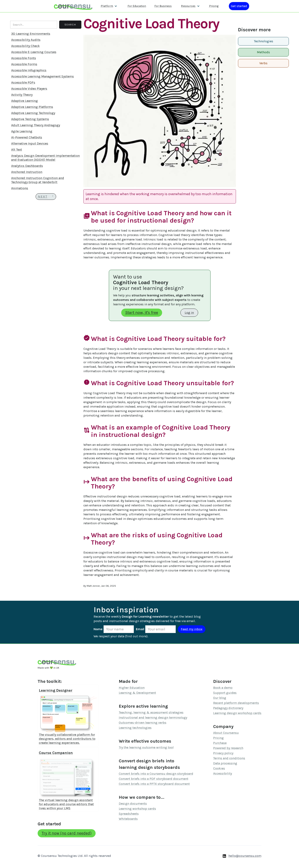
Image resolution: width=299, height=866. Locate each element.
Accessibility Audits (25, 40)
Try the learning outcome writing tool (146, 747)
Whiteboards (128, 819)
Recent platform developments (236, 703)
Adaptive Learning (24, 101)
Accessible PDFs (23, 82)
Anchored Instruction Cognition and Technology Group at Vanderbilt (37, 180)
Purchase (220, 743)
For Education (137, 6)
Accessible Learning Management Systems (42, 76)
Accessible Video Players (29, 88)
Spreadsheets (129, 814)
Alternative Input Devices (29, 143)
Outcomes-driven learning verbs (142, 723)
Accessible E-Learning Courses (33, 52)
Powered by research (228, 748)
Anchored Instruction (26, 172)
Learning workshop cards (137, 809)
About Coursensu (226, 733)
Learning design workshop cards (237, 713)
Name (98, 629)
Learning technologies (135, 728)
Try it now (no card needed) (67, 833)
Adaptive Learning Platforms (32, 107)
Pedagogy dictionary (228, 708)
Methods (263, 52)
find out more (136, 636)
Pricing (213, 6)
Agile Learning (21, 131)
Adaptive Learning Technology (33, 113)
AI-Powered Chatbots (26, 137)
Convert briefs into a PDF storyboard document (153, 779)
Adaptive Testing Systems (30, 119)
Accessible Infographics (28, 70)
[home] (73, 6)
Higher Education (132, 688)
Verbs (263, 63)
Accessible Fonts (23, 58)
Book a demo (222, 688)
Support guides (225, 693)
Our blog (219, 698)
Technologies (263, 41)
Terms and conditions (229, 758)
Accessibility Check (25, 46)
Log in (189, 312)
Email (140, 629)
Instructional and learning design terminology (153, 717)
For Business (163, 6)
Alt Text (16, 149)
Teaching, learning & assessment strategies (151, 712)
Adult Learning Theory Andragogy (35, 125)
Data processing (225, 763)
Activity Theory (22, 95)
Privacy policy (223, 753)
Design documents (133, 803)
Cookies (219, 768)
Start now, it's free (141, 312)
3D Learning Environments (30, 34)
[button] (109, 6)
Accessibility (222, 773)
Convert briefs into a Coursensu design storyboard (156, 774)
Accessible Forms (24, 64)
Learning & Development (137, 693)
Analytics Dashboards (27, 166)
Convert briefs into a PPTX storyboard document (154, 784)
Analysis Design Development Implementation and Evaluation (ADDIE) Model (45, 158)
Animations (19, 188)
